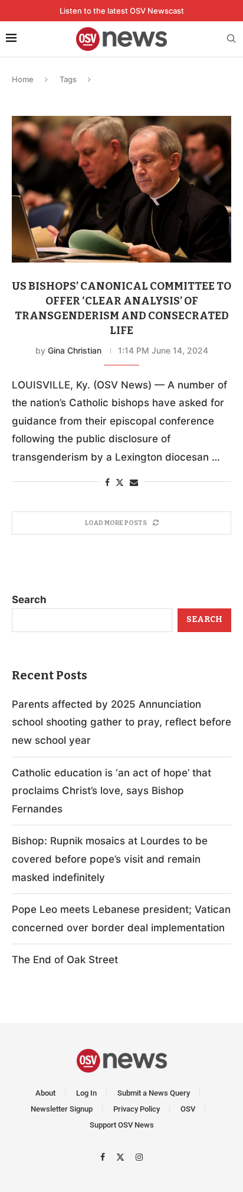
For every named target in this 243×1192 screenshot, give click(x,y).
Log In (86, 1093)
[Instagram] (139, 1156)
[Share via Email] (134, 482)
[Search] (231, 39)
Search (29, 599)
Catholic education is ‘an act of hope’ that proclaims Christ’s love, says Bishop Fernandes (111, 791)
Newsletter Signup (62, 1108)
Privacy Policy (136, 1108)
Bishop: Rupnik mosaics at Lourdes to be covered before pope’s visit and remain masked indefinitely (110, 859)
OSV (187, 1108)
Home (23, 79)
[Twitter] (122, 1156)
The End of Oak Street (65, 960)
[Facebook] (104, 1156)
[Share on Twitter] (120, 482)
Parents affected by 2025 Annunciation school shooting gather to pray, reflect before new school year (121, 722)
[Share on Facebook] (107, 482)
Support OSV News (122, 1124)
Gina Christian (74, 350)
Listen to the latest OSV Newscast (122, 10)
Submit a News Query (153, 1093)
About (45, 1093)
